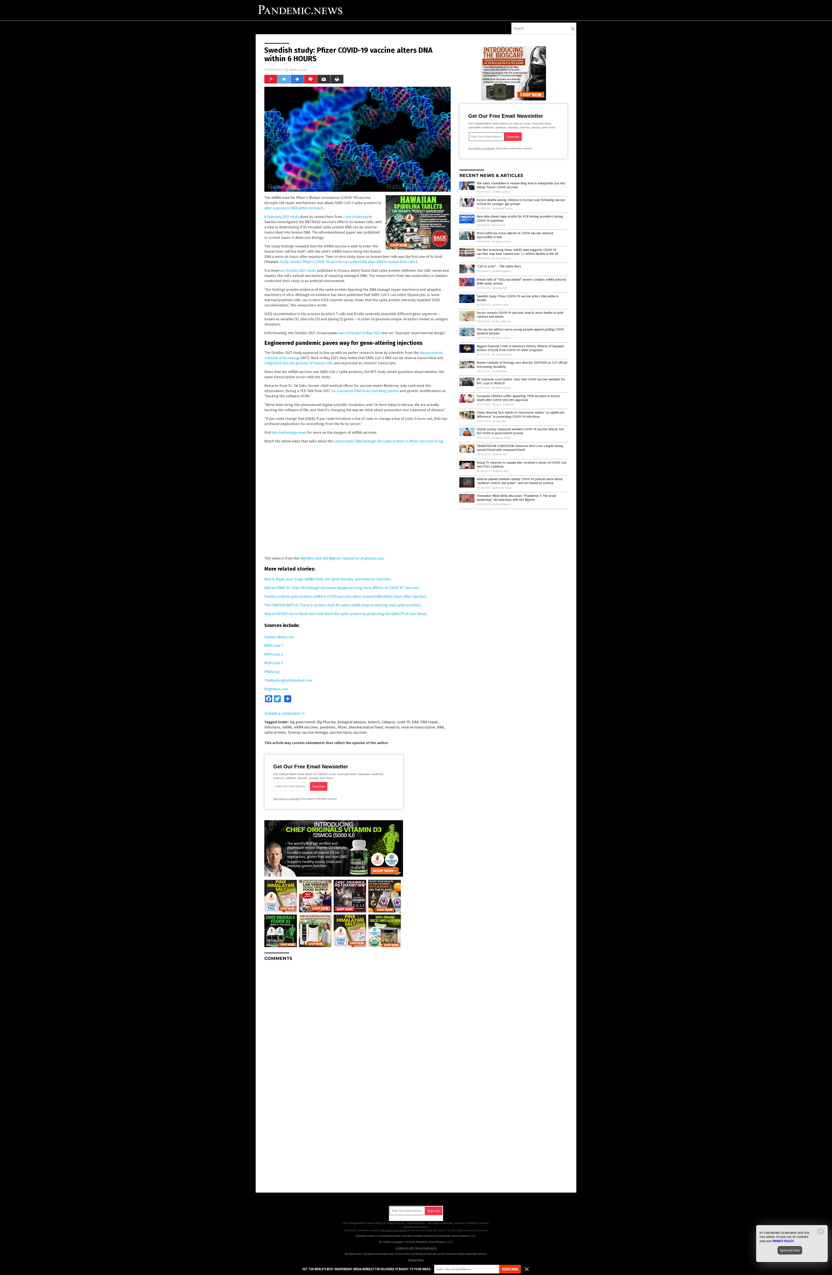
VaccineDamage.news (289, 432)
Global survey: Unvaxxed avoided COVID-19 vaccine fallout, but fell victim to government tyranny (520, 431)
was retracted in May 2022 (359, 333)
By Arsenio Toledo (502, 208)
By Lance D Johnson (503, 404)
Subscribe (510, 1269)
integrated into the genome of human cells (298, 363)
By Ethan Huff (500, 288)
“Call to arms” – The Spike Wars (499, 266)
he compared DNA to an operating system (365, 391)
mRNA (287, 727)
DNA (415, 722)
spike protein (275, 732)
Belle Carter (298, 70)
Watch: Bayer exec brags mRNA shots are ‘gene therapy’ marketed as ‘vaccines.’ (328, 579)
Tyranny (294, 732)
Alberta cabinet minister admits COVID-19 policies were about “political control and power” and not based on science (519, 481)
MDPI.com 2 (273, 654)
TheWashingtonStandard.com (288, 680)
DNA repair (429, 722)
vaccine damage (315, 732)
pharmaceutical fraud (365, 727)
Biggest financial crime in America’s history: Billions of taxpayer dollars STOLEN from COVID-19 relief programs (520, 348)
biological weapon (351, 722)
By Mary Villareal (502, 258)
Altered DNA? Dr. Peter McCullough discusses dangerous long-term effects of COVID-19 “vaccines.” (342, 588)
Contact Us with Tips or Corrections (416, 1248)
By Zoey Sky (499, 421)
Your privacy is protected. (286, 798)
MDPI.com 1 (273, 646)
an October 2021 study (298, 270)
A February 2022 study (281, 217)
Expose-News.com (279, 637)
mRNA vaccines (306, 727)
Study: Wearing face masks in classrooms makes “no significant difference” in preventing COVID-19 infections (520, 414)
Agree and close (790, 1250)
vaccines (360, 732)
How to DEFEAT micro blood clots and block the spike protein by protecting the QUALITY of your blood (345, 614)
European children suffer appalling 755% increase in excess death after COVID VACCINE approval (518, 398)
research (392, 727)
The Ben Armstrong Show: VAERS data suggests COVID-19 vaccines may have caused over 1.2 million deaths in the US (517, 252)
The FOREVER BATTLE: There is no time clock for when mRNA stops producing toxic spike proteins (342, 605)
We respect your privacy (394, 1230)
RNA (440, 727)
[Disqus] (357, 1018)
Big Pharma (326, 722)
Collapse (388, 722)
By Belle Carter (501, 304)
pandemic (328, 727)
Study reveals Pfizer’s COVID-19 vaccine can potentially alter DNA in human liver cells (347, 262)
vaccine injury (340, 732)
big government (302, 722)
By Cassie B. (499, 225)
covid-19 (403, 722)
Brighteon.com (276, 689)
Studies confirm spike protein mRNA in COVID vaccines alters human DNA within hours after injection (345, 596)
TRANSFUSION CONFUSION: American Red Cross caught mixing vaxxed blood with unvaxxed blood (520, 448)
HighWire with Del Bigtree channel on (341, 558)
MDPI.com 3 (273, 663)
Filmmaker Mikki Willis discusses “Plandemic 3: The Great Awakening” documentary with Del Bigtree (516, 498)
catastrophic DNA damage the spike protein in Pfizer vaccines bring (388, 441)
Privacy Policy (416, 1260)
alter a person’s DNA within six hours (293, 208)
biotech (374, 722)
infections (272, 727)
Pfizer (342, 727)
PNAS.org (271, 672)
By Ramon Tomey (502, 241)
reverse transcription (418, 727)
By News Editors (501, 191)
